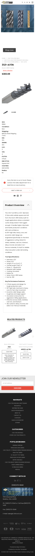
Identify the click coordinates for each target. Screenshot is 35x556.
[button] (9, 50)
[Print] (18, 196)
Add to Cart (26, 357)
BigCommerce (21, 547)
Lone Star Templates (21, 549)
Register (20, 420)
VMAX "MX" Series (17, 452)
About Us (17, 413)
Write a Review (7, 70)
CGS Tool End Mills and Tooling (17, 403)
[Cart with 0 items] (29, 2)
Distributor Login (17, 408)
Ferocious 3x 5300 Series (17, 457)
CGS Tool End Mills (17, 432)
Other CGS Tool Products (17, 435)
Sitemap (17, 422)
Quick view (9, 351)
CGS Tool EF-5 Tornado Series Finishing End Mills (17, 450)
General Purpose (17, 445)
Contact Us (17, 415)
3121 (9, 347)
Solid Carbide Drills (17, 464)
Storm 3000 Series (17, 467)
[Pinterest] (21, 196)
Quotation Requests (17, 410)
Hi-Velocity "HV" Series (17, 455)
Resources (17, 405)
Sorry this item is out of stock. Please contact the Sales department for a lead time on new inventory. (9, 358)
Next (33, 336)
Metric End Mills (17, 460)
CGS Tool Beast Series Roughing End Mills (17, 462)
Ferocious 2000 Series (17, 448)
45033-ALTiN (26, 349)
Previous (2, 336)
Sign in (14, 420)
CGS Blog (17, 418)
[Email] (14, 196)
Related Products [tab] (16, 319)
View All (17, 469)
